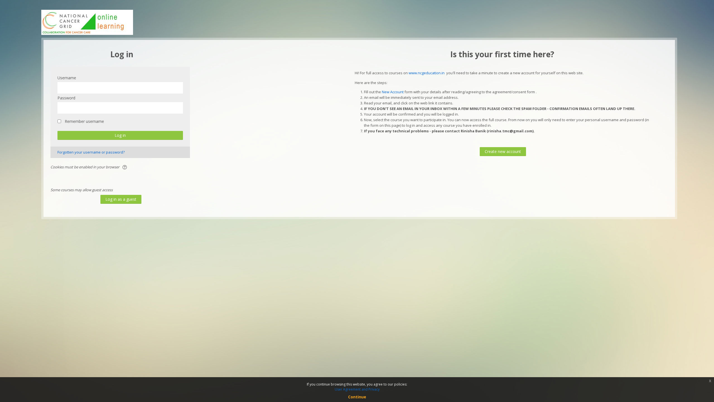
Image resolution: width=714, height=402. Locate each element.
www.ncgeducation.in (427, 72)
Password (66, 97)
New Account (393, 91)
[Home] (87, 21)
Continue (357, 396)
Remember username (84, 121)
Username (66, 77)
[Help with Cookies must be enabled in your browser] (125, 166)
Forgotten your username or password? (91, 152)
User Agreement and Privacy (357, 389)
